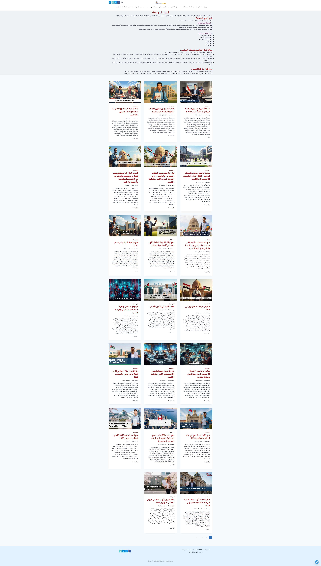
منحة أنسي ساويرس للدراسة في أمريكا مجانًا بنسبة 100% (197, 110)
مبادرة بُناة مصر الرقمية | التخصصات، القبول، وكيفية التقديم (126, 309)
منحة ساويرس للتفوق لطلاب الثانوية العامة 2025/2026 (161, 110)
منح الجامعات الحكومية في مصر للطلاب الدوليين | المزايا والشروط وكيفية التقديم (197, 245)
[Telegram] (317, 562)
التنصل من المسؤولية (188, 550)
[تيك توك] (113, 2)
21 (196, 538)
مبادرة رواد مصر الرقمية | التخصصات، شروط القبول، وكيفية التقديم (198, 374)
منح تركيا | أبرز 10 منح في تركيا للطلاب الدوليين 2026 (198, 437)
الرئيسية (201, 553)
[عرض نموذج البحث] (122, 2)
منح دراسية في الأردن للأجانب (162, 306)
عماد (205, 115)
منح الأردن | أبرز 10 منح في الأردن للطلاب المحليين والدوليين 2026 (125, 374)
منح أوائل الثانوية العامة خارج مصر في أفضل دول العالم (161, 244)
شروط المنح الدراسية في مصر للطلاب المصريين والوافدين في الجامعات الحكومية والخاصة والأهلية (125, 178)
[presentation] (196, 92)
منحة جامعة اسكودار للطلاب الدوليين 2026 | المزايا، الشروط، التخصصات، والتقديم (196, 176)
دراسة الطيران (153, 7)
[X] (115, 2)
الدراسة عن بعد (118, 7)
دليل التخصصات (183, 7)
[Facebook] (118, 2)
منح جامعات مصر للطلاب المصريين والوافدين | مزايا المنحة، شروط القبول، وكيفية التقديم (161, 178)
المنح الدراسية (192, 7)
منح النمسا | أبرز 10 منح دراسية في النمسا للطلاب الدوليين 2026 (197, 502)
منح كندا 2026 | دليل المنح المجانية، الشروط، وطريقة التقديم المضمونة (162, 438)
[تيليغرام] (110, 2)
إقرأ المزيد (207, 137)
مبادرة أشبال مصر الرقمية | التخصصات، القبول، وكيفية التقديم (162, 374)
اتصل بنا (207, 550)
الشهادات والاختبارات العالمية (131, 7)
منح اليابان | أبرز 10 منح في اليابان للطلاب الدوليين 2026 (160, 501)
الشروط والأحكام (193, 553)
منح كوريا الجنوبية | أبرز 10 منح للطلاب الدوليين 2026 (125, 437)
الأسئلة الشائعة (200, 550)
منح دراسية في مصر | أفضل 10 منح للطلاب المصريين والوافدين (125, 111)
